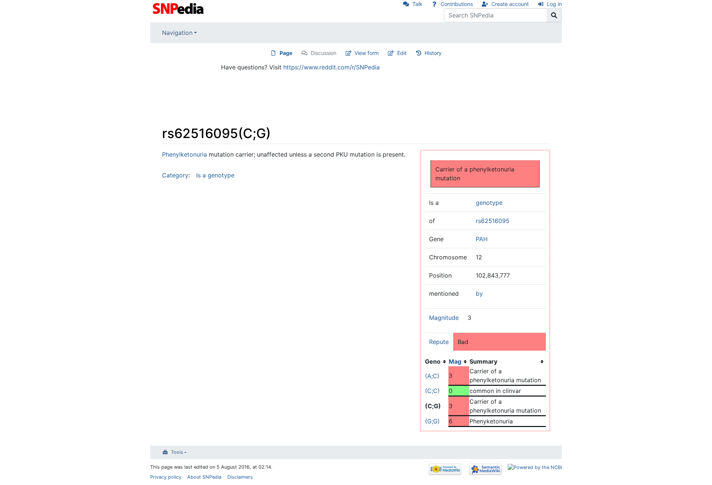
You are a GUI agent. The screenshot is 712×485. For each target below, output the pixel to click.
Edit (401, 53)
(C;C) (432, 390)
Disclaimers (240, 477)
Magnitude (444, 317)
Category (175, 175)
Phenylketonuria (184, 154)
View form (367, 53)
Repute (439, 341)
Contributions (457, 4)
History (433, 53)
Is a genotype (215, 175)
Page (286, 53)
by (479, 293)
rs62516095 (493, 221)
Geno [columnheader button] (433, 361)
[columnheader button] (458, 361)
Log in (554, 4)
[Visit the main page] (179, 8)
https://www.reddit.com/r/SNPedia (331, 67)
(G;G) (432, 421)
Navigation (177, 32)
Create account (510, 4)
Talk (417, 4)
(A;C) (432, 376)
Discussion (323, 53)
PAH (482, 239)
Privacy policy (165, 477)
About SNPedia (204, 477)
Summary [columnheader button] (483, 361)
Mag (455, 361)
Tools (177, 452)
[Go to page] (554, 15)
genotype (489, 202)
